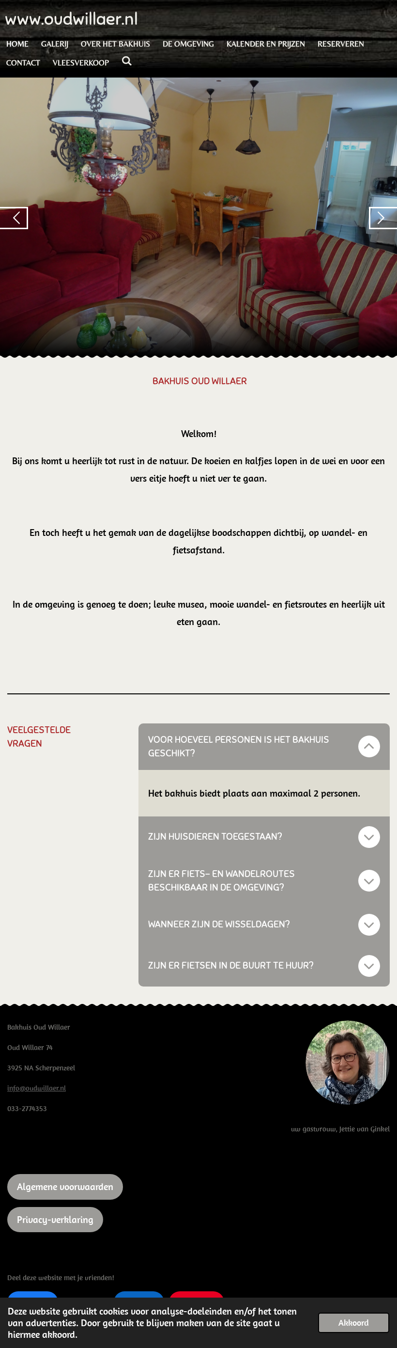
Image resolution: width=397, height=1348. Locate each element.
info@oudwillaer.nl (36, 1088)
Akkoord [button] (353, 1322)
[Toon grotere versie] (347, 1062)
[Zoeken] (126, 61)
